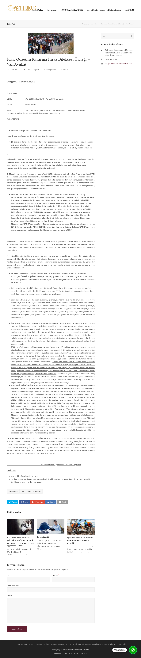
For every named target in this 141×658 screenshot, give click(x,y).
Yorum (10, 595)
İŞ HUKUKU (43, 537)
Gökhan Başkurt (32, 69)
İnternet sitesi (13, 585)
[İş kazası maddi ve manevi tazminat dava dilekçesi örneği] (81, 527)
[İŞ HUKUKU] (51, 526)
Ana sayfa (85, 24)
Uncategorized (50, 69)
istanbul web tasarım (80, 649)
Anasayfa (57, 654)
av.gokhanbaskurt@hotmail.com (118, 63)
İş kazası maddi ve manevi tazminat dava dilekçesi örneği (80, 540)
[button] (12, 502)
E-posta (55, 575)
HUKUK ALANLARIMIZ (71, 654)
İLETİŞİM (84, 654)
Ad (8, 575)
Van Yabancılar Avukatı (31, 491)
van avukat (13, 491)
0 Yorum (64, 69)
